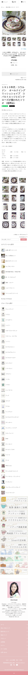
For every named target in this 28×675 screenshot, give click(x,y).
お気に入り (15, 62)
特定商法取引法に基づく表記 (9, 662)
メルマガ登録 (12, 660)
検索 (15, 1)
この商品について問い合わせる (19, 234)
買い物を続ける (23, 237)
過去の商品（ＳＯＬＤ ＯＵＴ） (12, 7)
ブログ (7, 660)
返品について (23, 77)
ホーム (2, 7)
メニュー (5, 1)
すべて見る (23, 49)
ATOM (21, 660)
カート (24, 1)
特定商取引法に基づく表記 (20, 79)
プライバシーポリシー (20, 662)
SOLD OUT (14, 74)
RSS (17, 660)
